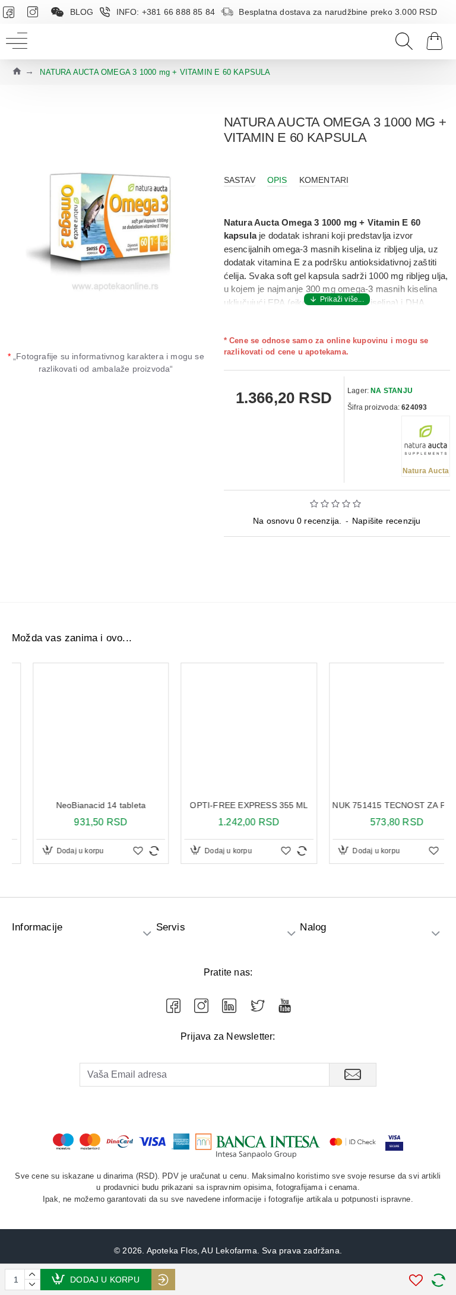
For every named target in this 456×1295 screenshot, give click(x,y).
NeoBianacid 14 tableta (80, 805)
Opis (277, 180)
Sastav (239, 180)
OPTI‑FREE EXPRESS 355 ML (228, 805)
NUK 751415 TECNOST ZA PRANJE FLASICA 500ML (376, 805)
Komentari (324, 180)
